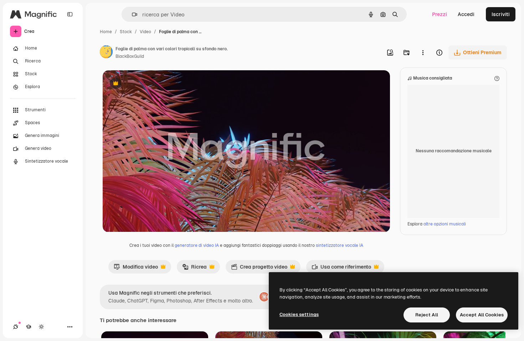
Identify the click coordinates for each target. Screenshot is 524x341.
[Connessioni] (15, 326)
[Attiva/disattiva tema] (41, 326)
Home (106, 32)
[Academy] (28, 326)
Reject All (426, 315)
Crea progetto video (259, 269)
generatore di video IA (197, 245)
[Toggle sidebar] (70, 14)
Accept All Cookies (482, 315)
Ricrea (194, 269)
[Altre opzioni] (423, 52)
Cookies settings (299, 314)
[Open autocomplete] (132, 14)
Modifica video (136, 269)
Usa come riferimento (341, 269)
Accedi (466, 14)
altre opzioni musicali (444, 224)
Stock (126, 32)
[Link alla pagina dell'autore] (106, 52)
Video (145, 32)
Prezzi (439, 14)
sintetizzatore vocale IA (339, 245)
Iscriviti (501, 14)
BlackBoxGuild (129, 56)
